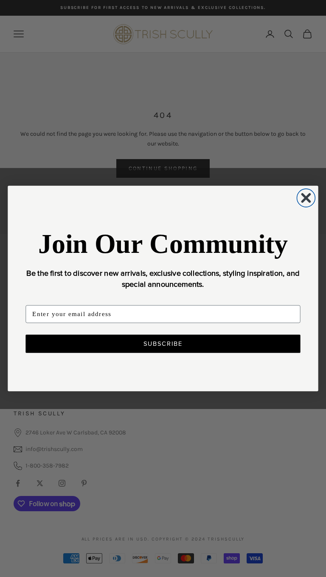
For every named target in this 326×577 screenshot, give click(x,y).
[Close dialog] (306, 198)
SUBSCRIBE (163, 343)
